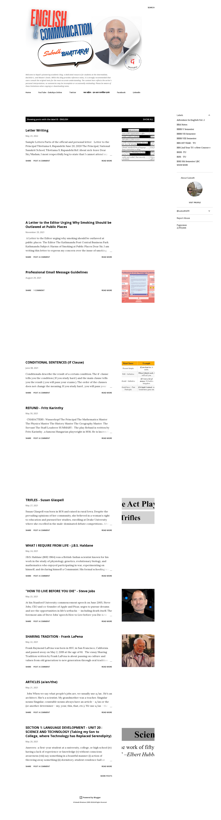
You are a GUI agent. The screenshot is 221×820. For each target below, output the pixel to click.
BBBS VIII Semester (186, 138)
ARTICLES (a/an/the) (41, 682)
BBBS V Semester (185, 129)
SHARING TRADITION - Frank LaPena (54, 636)
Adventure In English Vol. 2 (191, 120)
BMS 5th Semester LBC (188, 161)
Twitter (72, 92)
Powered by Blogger (91, 797)
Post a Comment (42, 160)
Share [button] (28, 160)
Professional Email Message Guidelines (57, 272)
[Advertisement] (72, 101)
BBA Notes (182, 124)
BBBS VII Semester (186, 134)
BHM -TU (181, 152)
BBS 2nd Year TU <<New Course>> (194, 147)
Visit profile (195, 202)
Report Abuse (183, 218)
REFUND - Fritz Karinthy (44, 408)
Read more (107, 160)
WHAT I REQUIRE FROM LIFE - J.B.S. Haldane (59, 545)
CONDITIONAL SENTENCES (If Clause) (55, 362)
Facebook (121, 92)
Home (28, 92)
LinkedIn (136, 92)
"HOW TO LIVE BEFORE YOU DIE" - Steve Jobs (60, 591)
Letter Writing (37, 130)
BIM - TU (181, 157)
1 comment (39, 290)
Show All (148, 119)
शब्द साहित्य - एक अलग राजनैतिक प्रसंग (97, 92)
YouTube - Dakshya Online (50, 92)
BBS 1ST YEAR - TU (186, 143)
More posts (106, 776)
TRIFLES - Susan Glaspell (45, 500)
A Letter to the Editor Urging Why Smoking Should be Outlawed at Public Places (68, 224)
